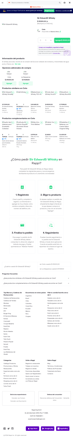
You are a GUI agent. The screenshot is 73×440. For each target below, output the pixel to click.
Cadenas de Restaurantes (11, 298)
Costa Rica (29, 306)
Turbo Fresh (7, 386)
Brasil (27, 298)
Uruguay (28, 316)
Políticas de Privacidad (54, 369)
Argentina (29, 296)
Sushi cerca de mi (53, 313)
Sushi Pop (7, 349)
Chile (27, 301)
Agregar (9, 83)
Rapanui (6, 329)
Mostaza (6, 303)
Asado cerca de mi (53, 326)
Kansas (6, 319)
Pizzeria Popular (8, 342)
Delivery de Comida (53, 321)
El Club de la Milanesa (10, 316)
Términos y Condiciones (54, 366)
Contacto (50, 374)
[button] (36, 6)
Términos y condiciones (62, 11)
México (28, 311)
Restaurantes (8, 369)
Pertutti (6, 344)
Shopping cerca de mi (10, 381)
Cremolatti (7, 321)
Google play (49, 428)
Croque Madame (9, 324)
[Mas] (51, 40)
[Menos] (40, 40)
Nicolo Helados (8, 331)
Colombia (28, 303)
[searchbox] (34, 3)
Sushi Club (7, 336)
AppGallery (64, 428)
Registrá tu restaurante (33, 363)
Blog (48, 363)
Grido (5, 308)
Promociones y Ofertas (11, 366)
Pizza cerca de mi (52, 311)
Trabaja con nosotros (32, 366)
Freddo (6, 347)
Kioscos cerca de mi (10, 378)
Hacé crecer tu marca (32, 376)
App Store (33, 428)
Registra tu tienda (31, 369)
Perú (27, 314)
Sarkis (5, 334)
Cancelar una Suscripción (18, 401)
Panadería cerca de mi (54, 301)
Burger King (7, 313)
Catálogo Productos (10, 363)
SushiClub (7, 326)
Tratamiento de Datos (54, 371)
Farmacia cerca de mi (10, 376)
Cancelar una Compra (18, 398)
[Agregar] (12, 92)
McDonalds (7, 306)
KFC (5, 311)
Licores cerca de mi (10, 384)
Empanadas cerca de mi (54, 318)
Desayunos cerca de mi (54, 308)
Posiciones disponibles (33, 371)
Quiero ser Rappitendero (33, 374)
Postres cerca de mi (53, 316)
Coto (43, 29)
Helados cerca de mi (53, 298)
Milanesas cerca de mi (54, 323)
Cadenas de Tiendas (10, 301)
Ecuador (28, 309)
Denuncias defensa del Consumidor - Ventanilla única (54, 399)
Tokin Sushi (7, 339)
